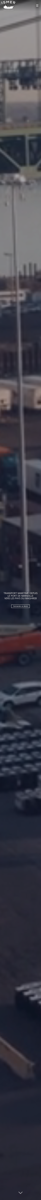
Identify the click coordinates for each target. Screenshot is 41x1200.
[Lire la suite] (20, 1192)
